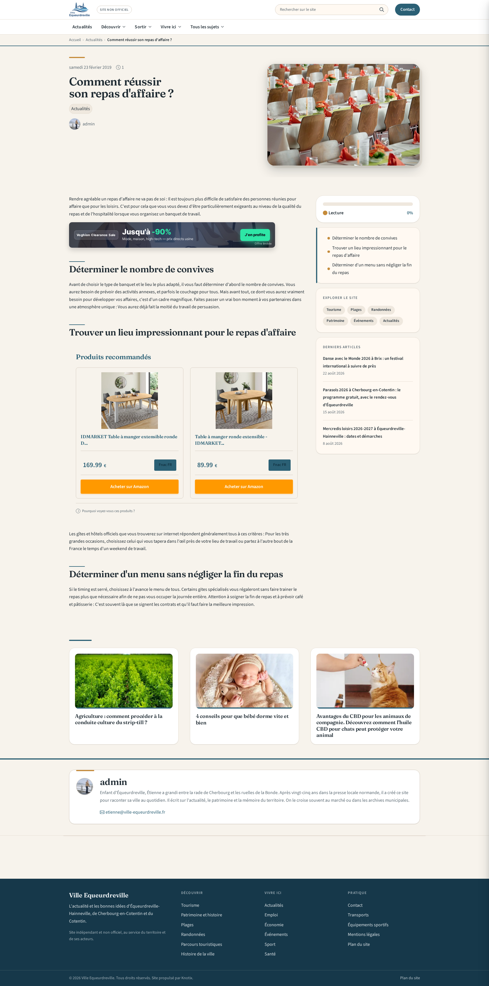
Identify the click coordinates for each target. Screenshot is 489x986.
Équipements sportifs (368, 925)
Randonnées (381, 310)
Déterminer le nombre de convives (364, 238)
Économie (274, 925)
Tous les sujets (204, 27)
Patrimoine (335, 321)
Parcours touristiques (201, 944)
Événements (364, 321)
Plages (356, 310)
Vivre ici (168, 27)
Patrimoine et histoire (201, 915)
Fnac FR (165, 465)
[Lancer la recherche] (381, 10)
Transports (358, 915)
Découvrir (111, 27)
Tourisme (334, 310)
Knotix (186, 978)
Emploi (271, 915)
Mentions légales (364, 934)
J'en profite (255, 234)
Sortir (140, 27)
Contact (407, 9)
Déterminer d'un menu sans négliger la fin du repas (372, 269)
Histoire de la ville (198, 954)
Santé (270, 954)
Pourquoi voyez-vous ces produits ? (106, 511)
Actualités (82, 27)
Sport (270, 944)
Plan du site (359, 944)
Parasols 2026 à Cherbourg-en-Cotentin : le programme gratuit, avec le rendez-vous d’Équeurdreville (362, 397)
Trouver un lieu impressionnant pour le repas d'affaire (369, 251)
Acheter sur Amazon (129, 487)
